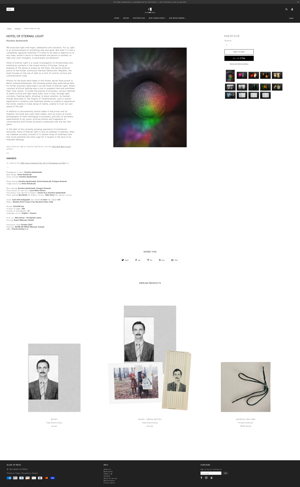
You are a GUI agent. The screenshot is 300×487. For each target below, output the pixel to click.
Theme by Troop (13, 473)
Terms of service (110, 478)
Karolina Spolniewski (17, 40)
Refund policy (109, 480)
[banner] (150, 10)
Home (9, 28)
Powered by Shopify (30, 473)
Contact (107, 476)
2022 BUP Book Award (61, 146)
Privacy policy (109, 483)
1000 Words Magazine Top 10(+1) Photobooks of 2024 (43, 163)
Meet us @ (108, 474)
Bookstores (108, 471)
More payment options (239, 64)
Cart (291, 18)
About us (107, 469)
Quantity (227, 41)
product (18, 28)
